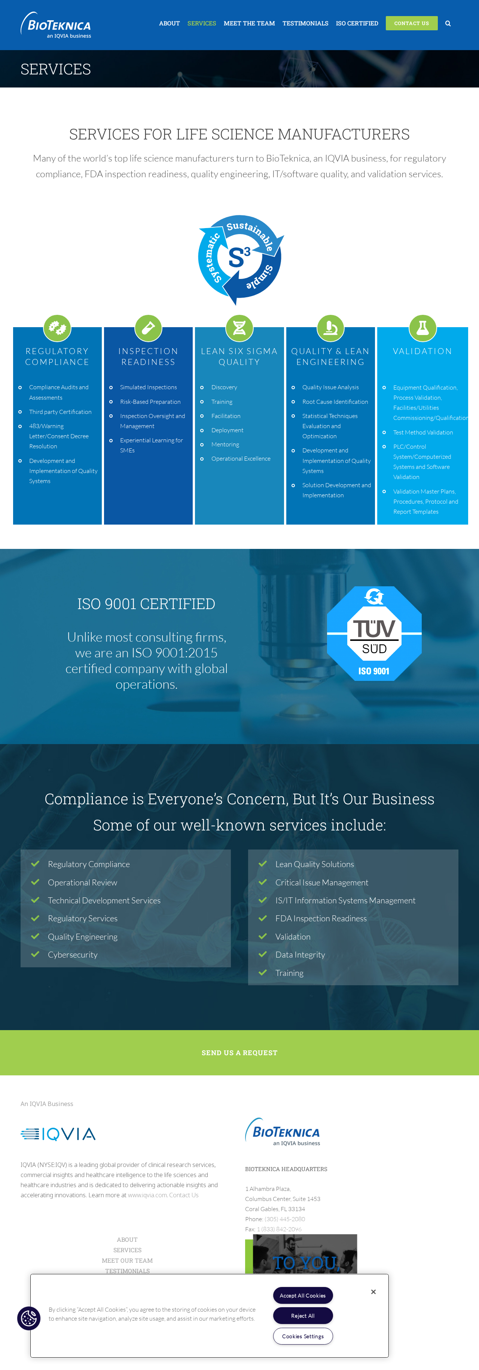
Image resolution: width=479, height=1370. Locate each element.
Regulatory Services (83, 918)
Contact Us (184, 1195)
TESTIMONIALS (127, 1271)
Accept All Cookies (303, 1295)
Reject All (302, 1315)
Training (289, 972)
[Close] (373, 1292)
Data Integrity (300, 954)
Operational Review (82, 882)
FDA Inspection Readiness (321, 918)
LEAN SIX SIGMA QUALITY (239, 356)
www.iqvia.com (147, 1195)
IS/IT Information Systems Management (345, 900)
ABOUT (127, 1239)
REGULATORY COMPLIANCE (57, 356)
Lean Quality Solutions (314, 864)
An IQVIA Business (47, 1104)
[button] (448, 23)
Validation (293, 936)
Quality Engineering (83, 936)
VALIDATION (423, 351)
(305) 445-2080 (285, 1219)
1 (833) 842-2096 (279, 1229)
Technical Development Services (104, 900)
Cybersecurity (73, 954)
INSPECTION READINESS (148, 356)
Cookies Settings (303, 1336)
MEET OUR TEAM (127, 1260)
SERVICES (127, 1250)
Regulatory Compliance (89, 864)
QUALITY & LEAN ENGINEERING (330, 356)
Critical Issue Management (322, 882)
